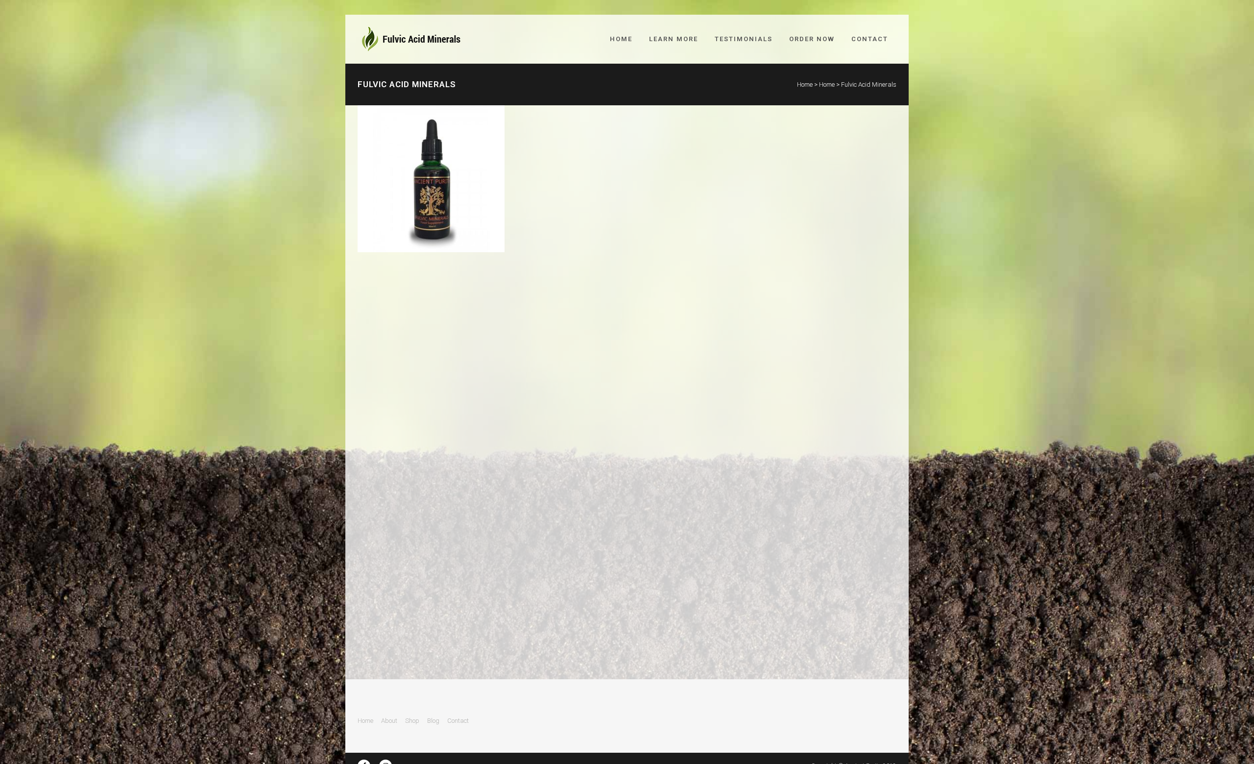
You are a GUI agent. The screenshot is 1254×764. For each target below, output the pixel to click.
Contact (458, 720)
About (389, 720)
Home (805, 84)
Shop (412, 720)
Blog (433, 720)
